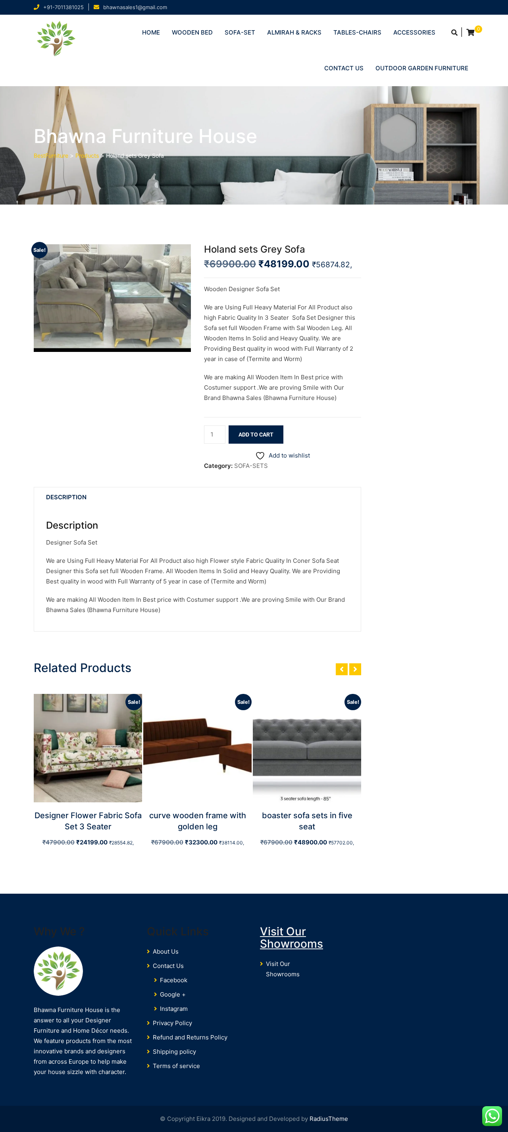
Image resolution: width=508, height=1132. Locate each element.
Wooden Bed (192, 32)
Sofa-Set (240, 32)
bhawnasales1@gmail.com (135, 7)
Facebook (173, 980)
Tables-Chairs (357, 32)
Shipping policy (174, 1051)
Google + (173, 994)
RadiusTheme (329, 1118)
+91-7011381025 (63, 7)
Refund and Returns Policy (190, 1037)
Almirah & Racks (294, 32)
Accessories (414, 32)
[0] (470, 32)
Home (151, 32)
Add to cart (256, 434)
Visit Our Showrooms (291, 937)
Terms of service (176, 1066)
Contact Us (344, 68)
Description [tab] (66, 497)
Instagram (174, 1008)
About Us (166, 951)
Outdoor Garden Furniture (421, 68)
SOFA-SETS (251, 465)
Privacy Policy (172, 1023)
